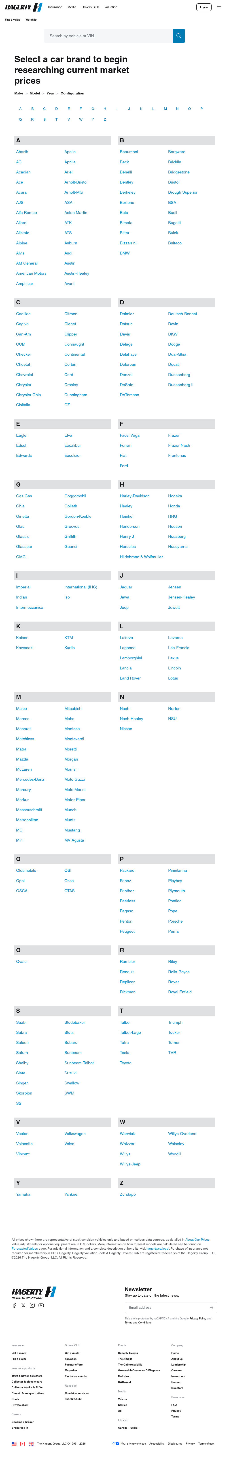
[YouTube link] (41, 1305)
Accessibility (156, 1443)
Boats (15, 1399)
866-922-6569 (73, 1399)
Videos (122, 1399)
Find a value (12, 19)
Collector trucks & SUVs (27, 1387)
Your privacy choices (133, 1443)
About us (177, 1358)
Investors (177, 1387)
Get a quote (19, 1352)
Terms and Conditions (138, 1322)
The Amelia (125, 1358)
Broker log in (20, 1427)
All (119, 1410)
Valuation (70, 1358)
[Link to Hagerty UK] (31, 1443)
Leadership (178, 1364)
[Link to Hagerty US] (14, 1443)
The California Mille (130, 1364)
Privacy (176, 1410)
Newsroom (178, 1376)
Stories (122, 1404)
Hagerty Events (128, 1352)
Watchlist (31, 19)
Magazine (71, 1370)
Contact (176, 1382)
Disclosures (175, 1443)
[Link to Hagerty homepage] (34, 1293)
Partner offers (74, 1364)
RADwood (124, 1382)
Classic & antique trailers (28, 1393)
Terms (175, 1416)
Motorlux (123, 1376)
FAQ (174, 1404)
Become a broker (23, 1421)
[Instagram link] (32, 1305)
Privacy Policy (197, 1318)
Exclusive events (76, 1376)
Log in (204, 7)
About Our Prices (197, 1239)
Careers (176, 1370)
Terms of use (206, 1443)
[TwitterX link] (23, 1305)
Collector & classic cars (27, 1381)
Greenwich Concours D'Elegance (139, 1370)
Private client (20, 1404)
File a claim (19, 1358)
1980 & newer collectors (27, 1375)
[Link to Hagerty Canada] (22, 1443)
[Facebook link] (14, 1305)
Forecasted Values (25, 1248)
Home (175, 1352)
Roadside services (77, 1393)
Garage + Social (128, 1427)
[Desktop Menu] (219, 7)
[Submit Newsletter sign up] (211, 1307)
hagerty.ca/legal (157, 1248)
